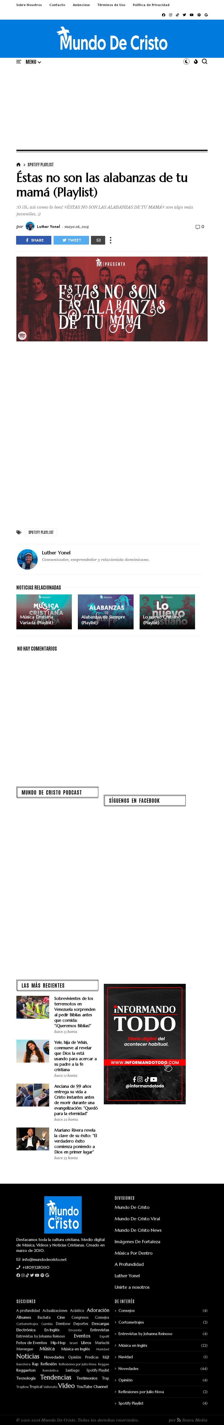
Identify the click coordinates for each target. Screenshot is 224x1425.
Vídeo (66, 1386)
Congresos (80, 1318)
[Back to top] (210, 1412)
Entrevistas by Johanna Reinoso (40, 1336)
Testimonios (87, 1378)
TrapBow (22, 1387)
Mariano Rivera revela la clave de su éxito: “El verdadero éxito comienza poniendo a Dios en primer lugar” (75, 1141)
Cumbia (47, 1324)
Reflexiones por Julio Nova (77, 1364)
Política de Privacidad (151, 5)
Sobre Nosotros (29, 5)
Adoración (98, 1310)
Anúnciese (81, 5)
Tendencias (55, 1377)
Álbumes (23, 1317)
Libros (86, 1342)
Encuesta (75, 1330)
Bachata (44, 1318)
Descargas (100, 1323)
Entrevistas (99, 1330)
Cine (61, 1317)
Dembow (63, 1324)
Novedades (54, 1357)
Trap (105, 1378)
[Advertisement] (112, 107)
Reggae (103, 1364)
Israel (74, 1343)
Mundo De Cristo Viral (137, 1218)
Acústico (77, 1311)
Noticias (27, 1356)
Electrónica (26, 1330)
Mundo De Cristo (132, 1207)
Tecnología (26, 1378)
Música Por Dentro (133, 1253)
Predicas (92, 1357)
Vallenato (50, 1387)
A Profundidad (129, 1264)
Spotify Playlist (41, 164)
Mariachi (102, 1343)
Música (47, 1349)
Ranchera (23, 1364)
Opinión (74, 1357)
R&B (106, 1357)
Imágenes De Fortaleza (137, 1241)
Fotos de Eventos (31, 1342)
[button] (33, 62)
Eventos (82, 1336)
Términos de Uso (111, 5)
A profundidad (28, 1311)
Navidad (102, 1349)
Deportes (80, 1324)
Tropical (36, 1387)
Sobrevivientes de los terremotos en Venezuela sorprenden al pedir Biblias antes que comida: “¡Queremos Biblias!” (74, 1012)
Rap (35, 1364)
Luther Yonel (127, 1275)
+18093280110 (35, 1267)
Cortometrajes (27, 1324)
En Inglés (52, 1330)
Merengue (24, 1349)
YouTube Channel (92, 1386)
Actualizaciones (55, 1311)
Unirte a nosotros (132, 1287)
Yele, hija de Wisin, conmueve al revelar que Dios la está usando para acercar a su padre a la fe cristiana (75, 1056)
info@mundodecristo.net (44, 1259)
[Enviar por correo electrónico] (98, 240)
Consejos (102, 1318)
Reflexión (49, 1364)
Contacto (57, 5)
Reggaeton (26, 1370)
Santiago (72, 1371)
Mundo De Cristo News (138, 1230)
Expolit (104, 1336)
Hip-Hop (58, 1342)
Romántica (50, 1370)
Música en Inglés (75, 1349)
